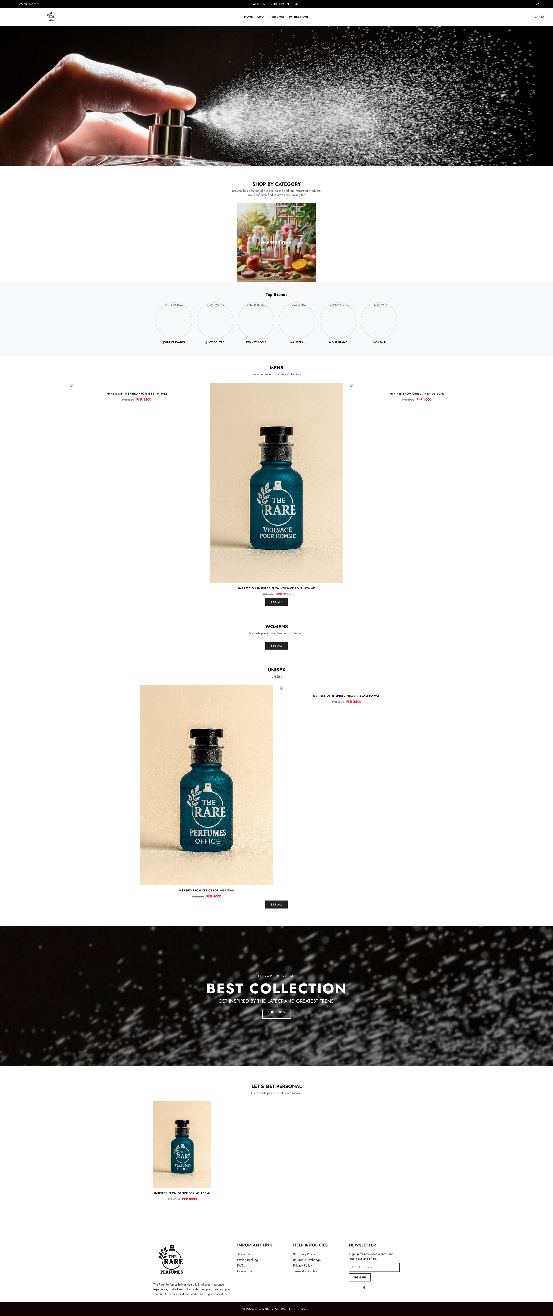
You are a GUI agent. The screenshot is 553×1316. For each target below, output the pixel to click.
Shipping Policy (304, 1254)
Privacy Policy (302, 1265)
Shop (261, 17)
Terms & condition (305, 1271)
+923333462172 (29, 4)
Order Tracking (247, 1259)
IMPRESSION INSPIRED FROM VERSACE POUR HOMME (276, 588)
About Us (243, 1254)
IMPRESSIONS (299, 17)
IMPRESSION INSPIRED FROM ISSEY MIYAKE (136, 394)
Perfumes (277, 17)
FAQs (241, 1265)
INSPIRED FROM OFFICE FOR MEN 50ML (206, 890)
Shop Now (276, 1012)
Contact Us (244, 1271)
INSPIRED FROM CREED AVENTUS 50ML (416, 394)
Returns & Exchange (307, 1259)
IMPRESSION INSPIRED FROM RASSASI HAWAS (346, 696)
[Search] (524, 16)
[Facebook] (350, 1288)
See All (276, 602)
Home (248, 17)
